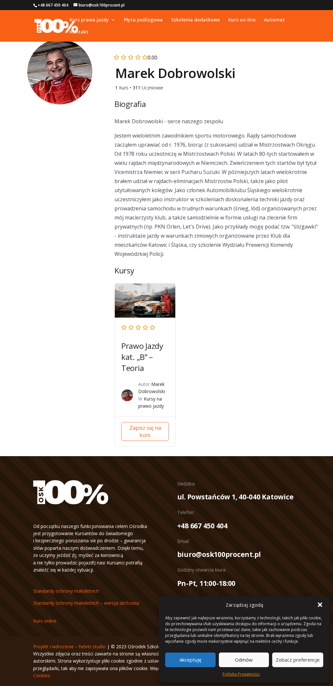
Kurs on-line (242, 20)
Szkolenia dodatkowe (195, 20)
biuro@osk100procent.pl (219, 554)
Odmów (244, 659)
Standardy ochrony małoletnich (66, 591)
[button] (320, 604)
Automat (274, 20)
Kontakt (79, 32)
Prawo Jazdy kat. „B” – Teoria (142, 356)
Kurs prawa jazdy (89, 20)
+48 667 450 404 (202, 525)
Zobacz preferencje (298, 659)
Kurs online (45, 621)
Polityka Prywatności (241, 674)
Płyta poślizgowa (143, 20)
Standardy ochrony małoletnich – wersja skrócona (86, 603)
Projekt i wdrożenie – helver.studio (69, 646)
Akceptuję (190, 659)
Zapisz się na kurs (145, 431)
